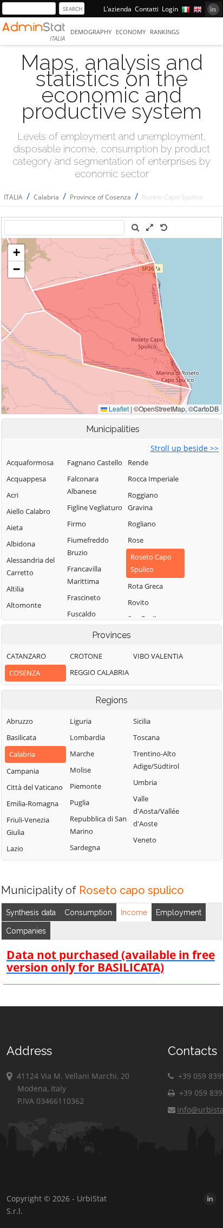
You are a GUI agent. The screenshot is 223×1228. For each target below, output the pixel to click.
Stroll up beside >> (184, 448)
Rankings (164, 32)
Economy (131, 32)
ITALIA (13, 197)
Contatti (147, 9)
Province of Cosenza (100, 197)
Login (170, 9)
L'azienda (117, 9)
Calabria (46, 197)
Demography (91, 32)
